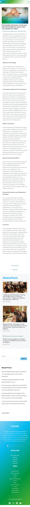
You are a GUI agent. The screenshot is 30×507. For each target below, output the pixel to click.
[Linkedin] (17, 503)
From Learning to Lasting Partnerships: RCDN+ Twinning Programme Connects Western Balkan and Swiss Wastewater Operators (14, 388)
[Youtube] (20, 503)
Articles (4, 31)
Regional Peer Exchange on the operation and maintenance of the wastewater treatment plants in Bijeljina (15, 326)
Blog (15, 477)
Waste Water (15, 490)
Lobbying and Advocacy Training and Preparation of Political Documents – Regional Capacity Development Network (14, 297)
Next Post (15, 270)
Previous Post (15, 265)
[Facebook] (10, 503)
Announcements (15, 473)
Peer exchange (15, 484)
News (8, 31)
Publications (15, 488)
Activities (15, 457)
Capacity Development (15, 479)
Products (15, 459)
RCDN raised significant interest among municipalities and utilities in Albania (14, 340)
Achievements (15, 471)
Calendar (15, 463)
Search (4, 356)
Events (15, 480)
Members (15, 461)
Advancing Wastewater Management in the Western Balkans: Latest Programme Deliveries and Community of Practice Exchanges (14, 396)
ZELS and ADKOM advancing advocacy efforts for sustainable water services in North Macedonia (14, 374)
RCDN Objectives (15, 455)
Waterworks (13, 31)
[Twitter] (13, 503)
